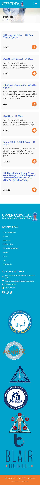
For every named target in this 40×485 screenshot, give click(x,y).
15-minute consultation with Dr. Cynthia (19, 86)
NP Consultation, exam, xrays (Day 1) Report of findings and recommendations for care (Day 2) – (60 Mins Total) (19, 176)
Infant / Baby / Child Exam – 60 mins (19, 143)
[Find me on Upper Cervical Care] (14, 362)
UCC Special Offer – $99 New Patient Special (18, 36)
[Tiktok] (11, 292)
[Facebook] (3, 292)
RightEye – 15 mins (13, 116)
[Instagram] (7, 292)
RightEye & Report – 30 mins (18, 59)
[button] (35, 4)
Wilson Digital (20, 481)
